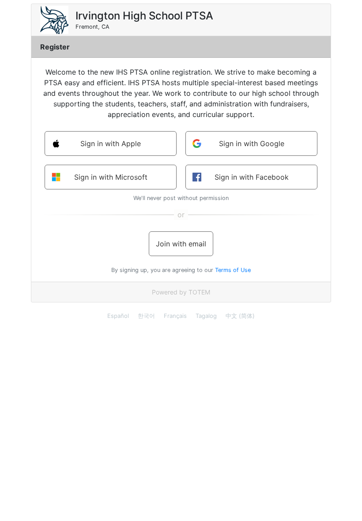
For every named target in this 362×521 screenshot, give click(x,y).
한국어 (146, 315)
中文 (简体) (240, 315)
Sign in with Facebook (252, 177)
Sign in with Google (251, 143)
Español (118, 315)
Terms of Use (233, 270)
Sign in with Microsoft (110, 177)
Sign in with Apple (110, 143)
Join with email (181, 243)
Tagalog (206, 315)
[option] (118, 316)
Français (175, 315)
